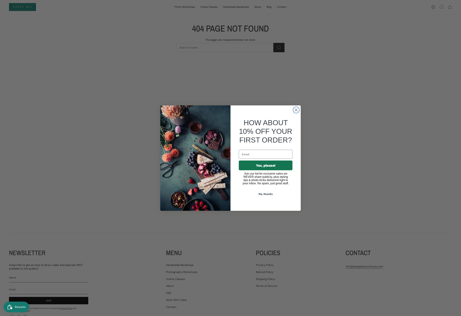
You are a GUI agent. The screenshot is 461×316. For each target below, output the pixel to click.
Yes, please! (265, 165)
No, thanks (266, 194)
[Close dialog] (296, 110)
